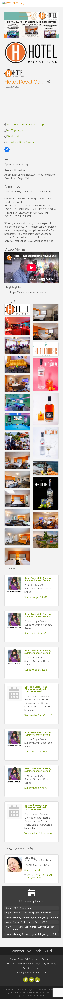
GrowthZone (44, 992)
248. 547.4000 (32, 968)
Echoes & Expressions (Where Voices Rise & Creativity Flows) (35, 689)
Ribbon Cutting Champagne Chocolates (32, 911)
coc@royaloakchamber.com (32, 972)
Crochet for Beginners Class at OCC (30, 920)
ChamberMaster (28, 995)
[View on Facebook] (7, 151)
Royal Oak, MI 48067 (33, 964)
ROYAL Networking (22, 906)
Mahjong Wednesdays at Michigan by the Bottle (35, 915)
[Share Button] (48, 81)
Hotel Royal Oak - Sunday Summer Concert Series (37, 579)
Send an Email (32, 870)
